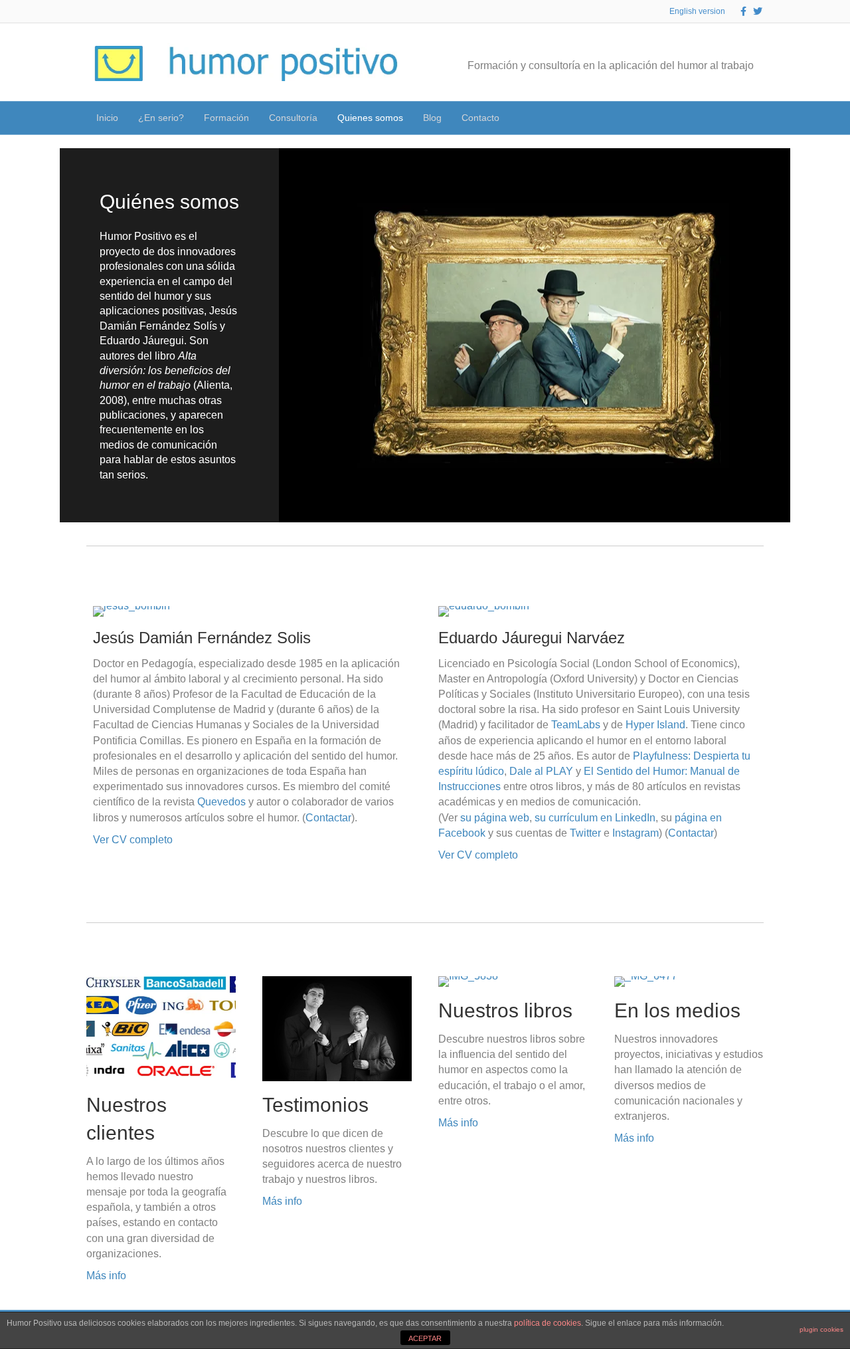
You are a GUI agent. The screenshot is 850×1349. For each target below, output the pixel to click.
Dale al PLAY (541, 771)
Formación (226, 117)
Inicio (107, 117)
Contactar (328, 817)
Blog (432, 117)
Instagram (635, 833)
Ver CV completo (133, 839)
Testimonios (315, 1105)
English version (697, 11)
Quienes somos (370, 117)
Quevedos (221, 801)
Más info (106, 1275)
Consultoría (293, 117)
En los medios (677, 1010)
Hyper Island (655, 724)
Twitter (585, 833)
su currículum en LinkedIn (595, 817)
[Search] (753, 117)
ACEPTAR (425, 1338)
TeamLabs (575, 724)
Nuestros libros (505, 1010)
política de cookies (547, 1323)
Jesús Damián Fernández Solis (202, 638)
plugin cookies (821, 1329)
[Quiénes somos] (425, 335)
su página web (494, 817)
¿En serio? (161, 117)
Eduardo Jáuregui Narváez (531, 638)
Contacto (480, 117)
